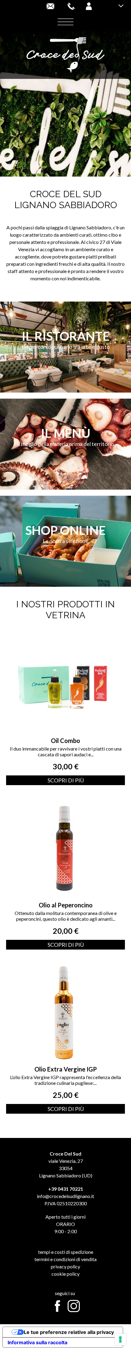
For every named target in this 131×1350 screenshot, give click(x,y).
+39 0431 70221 (65, 1189)
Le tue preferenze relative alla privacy (69, 1332)
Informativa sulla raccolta (37, 1342)
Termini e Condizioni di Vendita (65, 1259)
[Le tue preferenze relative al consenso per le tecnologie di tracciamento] (120, 1339)
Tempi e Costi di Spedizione (65, 1252)
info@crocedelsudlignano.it (65, 1196)
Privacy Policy (65, 1266)
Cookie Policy (65, 1274)
